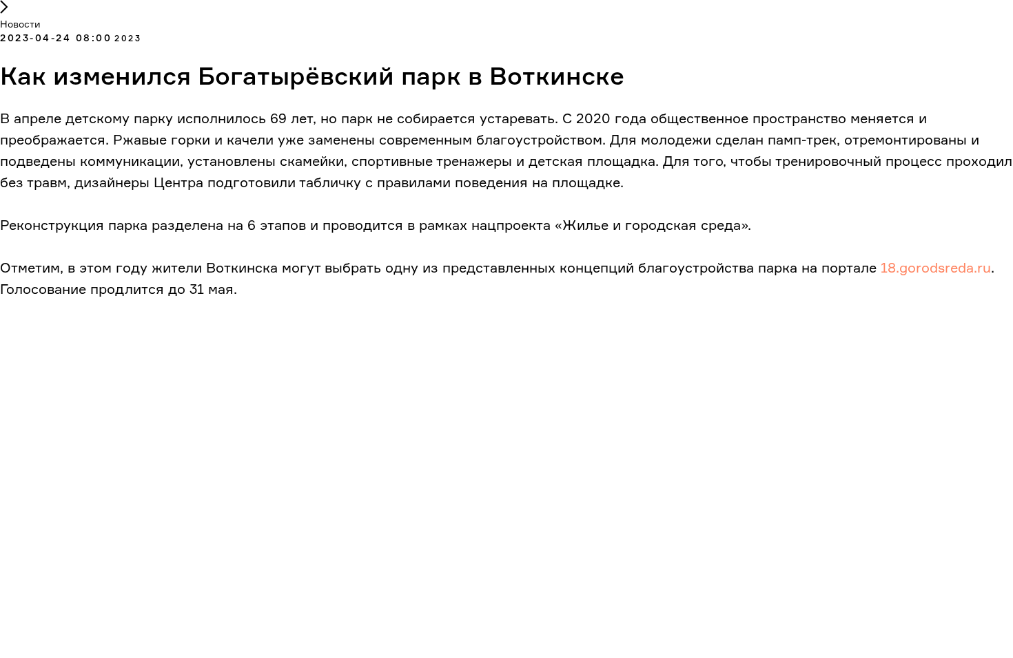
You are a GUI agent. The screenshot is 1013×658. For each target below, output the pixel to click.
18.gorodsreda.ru (936, 267)
